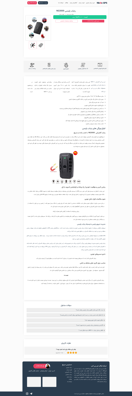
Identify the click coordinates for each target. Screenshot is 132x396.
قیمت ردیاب (81, 3)
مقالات (66, 3)
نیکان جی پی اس (70, 14)
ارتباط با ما (60, 3)
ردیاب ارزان (69, 377)
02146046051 (32, 3)
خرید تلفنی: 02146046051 (93, 21)
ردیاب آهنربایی (68, 372)
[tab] (66, 310)
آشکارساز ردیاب (73, 3)
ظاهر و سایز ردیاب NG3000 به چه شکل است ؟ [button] (91, 330)
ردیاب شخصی (69, 374)
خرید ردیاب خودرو (90, 3)
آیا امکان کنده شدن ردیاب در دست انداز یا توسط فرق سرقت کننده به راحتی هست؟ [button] (81, 315)
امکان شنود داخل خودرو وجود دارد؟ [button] (94, 320)
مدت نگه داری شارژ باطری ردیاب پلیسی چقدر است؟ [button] (89, 310)
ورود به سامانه (43, 3)
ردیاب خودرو (69, 367)
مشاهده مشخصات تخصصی (66, 21)
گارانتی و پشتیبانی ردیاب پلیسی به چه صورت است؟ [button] (89, 325)
